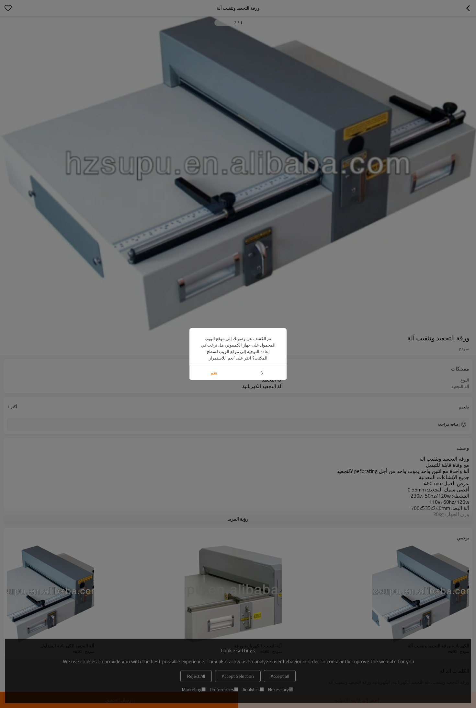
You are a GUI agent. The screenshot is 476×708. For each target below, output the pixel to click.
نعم (213, 372)
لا (262, 372)
